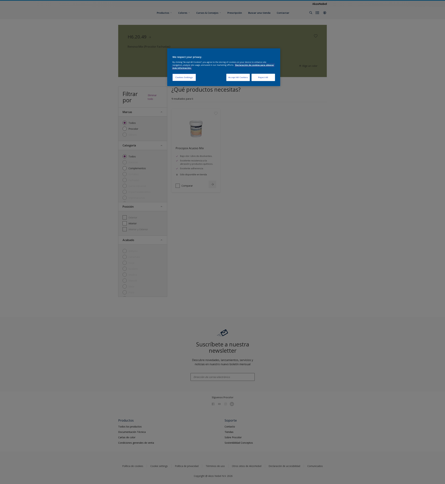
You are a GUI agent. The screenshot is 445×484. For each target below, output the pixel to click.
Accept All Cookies (238, 77)
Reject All (263, 77)
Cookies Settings (184, 77)
